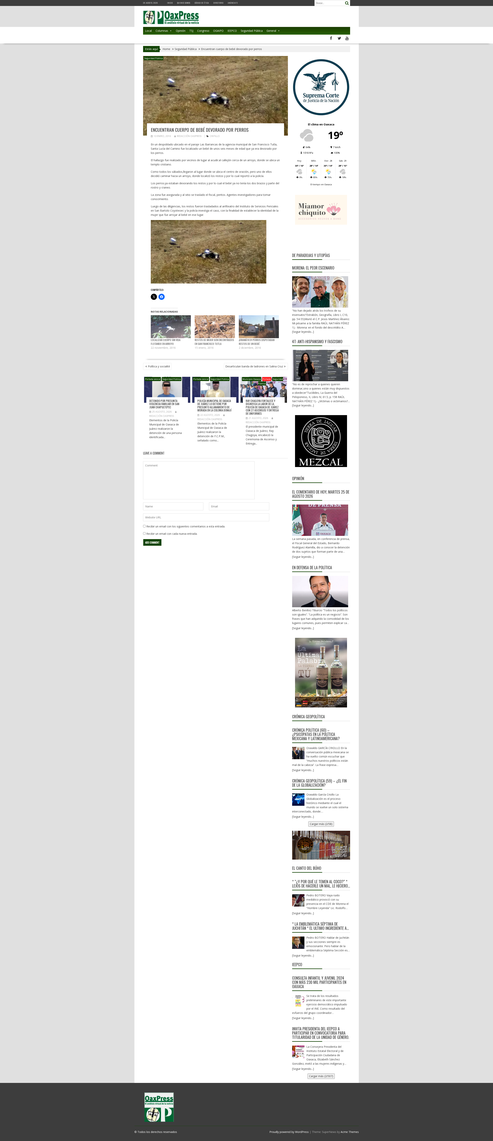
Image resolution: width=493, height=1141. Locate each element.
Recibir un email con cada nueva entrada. (171, 533)
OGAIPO (218, 31)
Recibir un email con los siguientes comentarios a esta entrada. (185, 526)
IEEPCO (232, 31)
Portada (267, 379)
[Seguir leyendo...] (303, 557)
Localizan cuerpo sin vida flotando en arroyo (165, 342)
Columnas (162, 31)
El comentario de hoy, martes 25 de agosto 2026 (320, 494)
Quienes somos (183, 2)
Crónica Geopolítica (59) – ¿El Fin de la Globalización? (319, 783)
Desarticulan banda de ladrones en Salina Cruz (254, 366)
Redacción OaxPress (189, 136)
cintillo (215, 136)
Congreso (203, 31)
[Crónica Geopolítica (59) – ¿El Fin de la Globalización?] (298, 799)
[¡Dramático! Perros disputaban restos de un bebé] (259, 326)
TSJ (191, 31)
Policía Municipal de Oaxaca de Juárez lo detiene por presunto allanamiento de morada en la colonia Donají (214, 405)
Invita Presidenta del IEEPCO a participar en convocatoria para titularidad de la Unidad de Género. (320, 1033)
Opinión (180, 31)
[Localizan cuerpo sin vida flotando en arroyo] (171, 326)
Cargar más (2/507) (321, 1076)
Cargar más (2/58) (321, 824)
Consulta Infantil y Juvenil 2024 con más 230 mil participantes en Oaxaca (319, 982)
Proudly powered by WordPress (289, 1132)
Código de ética (202, 2)
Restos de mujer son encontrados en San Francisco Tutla (214, 342)
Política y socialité (159, 366)
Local (148, 31)
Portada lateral (152, 379)
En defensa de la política (312, 567)
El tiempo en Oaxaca (321, 184)
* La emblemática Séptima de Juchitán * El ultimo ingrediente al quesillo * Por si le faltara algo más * (320, 926)
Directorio (218, 2)
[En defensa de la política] (320, 591)
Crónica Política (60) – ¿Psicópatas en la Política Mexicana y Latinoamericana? (316, 734)
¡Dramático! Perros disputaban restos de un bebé (256, 342)
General (271, 31)
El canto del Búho (306, 868)
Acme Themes (350, 1132)
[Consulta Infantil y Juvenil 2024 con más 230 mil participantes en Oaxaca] (298, 1001)
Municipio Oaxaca (251, 379)
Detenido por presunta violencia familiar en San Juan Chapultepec (164, 404)
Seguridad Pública (252, 31)
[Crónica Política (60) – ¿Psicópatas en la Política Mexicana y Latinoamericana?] (298, 753)
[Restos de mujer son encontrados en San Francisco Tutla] (215, 326)
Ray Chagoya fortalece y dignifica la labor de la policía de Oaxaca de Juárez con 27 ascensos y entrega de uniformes (262, 407)
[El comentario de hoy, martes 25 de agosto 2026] (320, 520)
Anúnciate (233, 2)
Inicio (170, 2)
